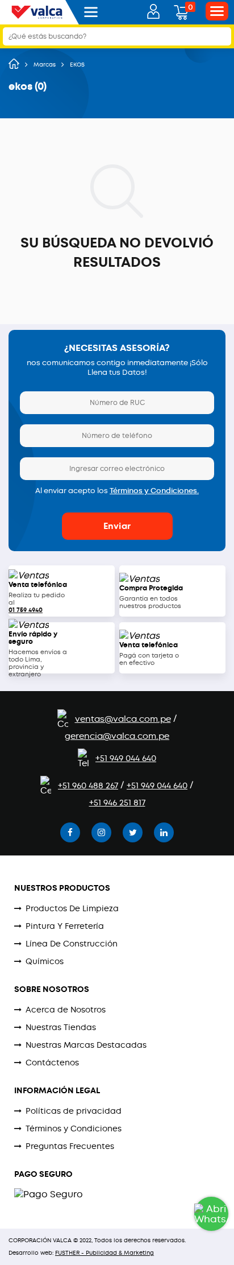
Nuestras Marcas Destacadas (86, 1045)
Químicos (45, 961)
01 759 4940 (26, 610)
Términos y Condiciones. (154, 490)
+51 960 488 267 (88, 785)
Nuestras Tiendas (61, 1027)
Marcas (45, 64)
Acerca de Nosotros (66, 1009)
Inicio (14, 64)
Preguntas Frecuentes (70, 1146)
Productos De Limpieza (72, 908)
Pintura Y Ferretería (65, 926)
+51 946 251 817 (117, 802)
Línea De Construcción (72, 944)
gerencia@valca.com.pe (117, 736)
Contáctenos (52, 1062)
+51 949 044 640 (125, 758)
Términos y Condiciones (74, 1128)
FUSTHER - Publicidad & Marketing (104, 1252)
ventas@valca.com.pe (123, 719)
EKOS (77, 64)
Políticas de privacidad (74, 1111)
